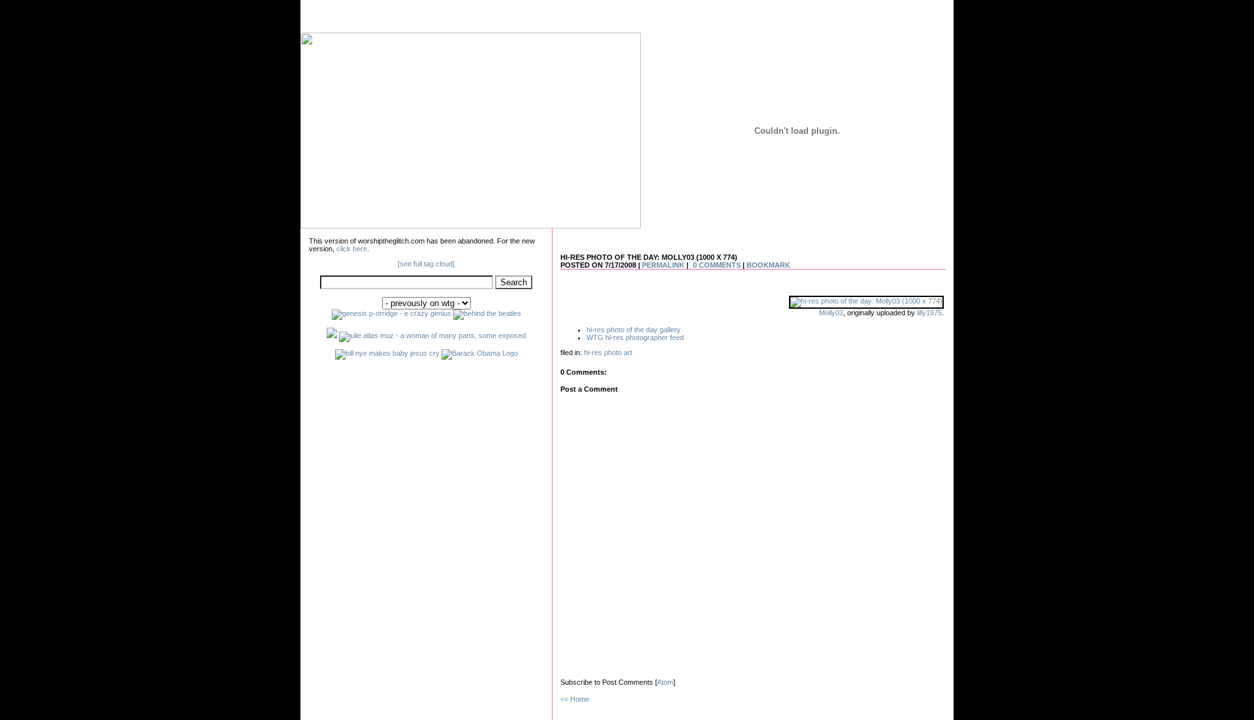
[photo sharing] (866, 301)
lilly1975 (929, 313)
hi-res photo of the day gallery (634, 330)
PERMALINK (663, 265)
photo (613, 352)
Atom (665, 682)
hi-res (593, 352)
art (628, 352)
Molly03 (831, 313)
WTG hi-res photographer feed (635, 337)
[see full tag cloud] (426, 264)
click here (351, 249)
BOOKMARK (768, 265)
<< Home (574, 699)
